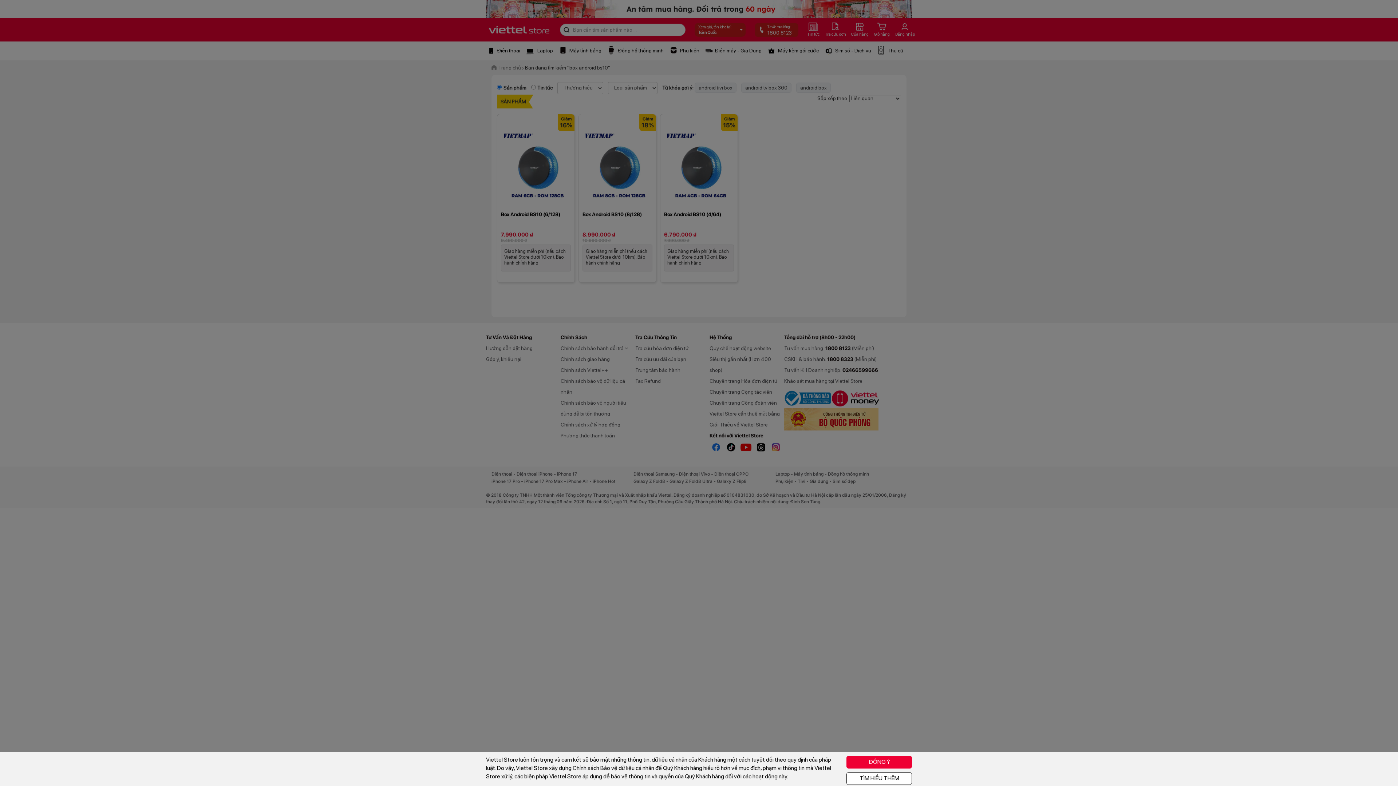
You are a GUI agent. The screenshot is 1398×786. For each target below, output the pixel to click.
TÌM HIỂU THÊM (879, 778)
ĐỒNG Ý (879, 761)
